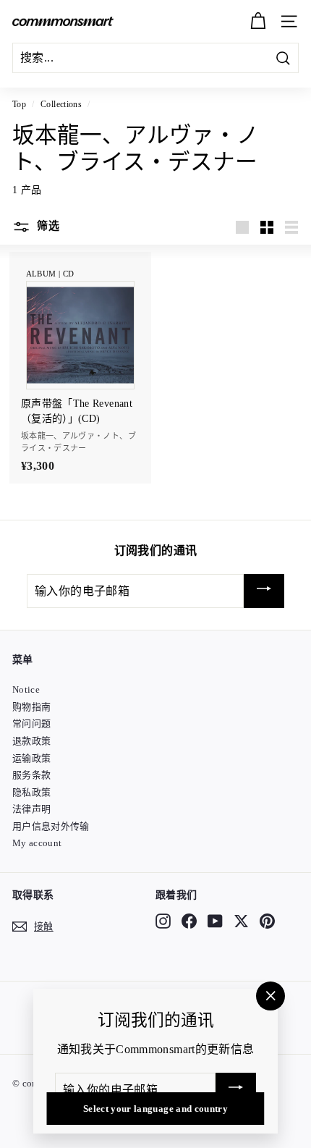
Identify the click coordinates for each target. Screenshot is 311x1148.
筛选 (46, 226)
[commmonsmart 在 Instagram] (163, 921)
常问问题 (31, 723)
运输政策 (31, 758)
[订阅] (264, 591)
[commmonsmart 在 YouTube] (215, 921)
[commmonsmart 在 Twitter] (241, 921)
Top (19, 104)
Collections (61, 104)
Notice (26, 689)
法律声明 (31, 808)
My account (37, 842)
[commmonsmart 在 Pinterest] (267, 921)
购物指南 (31, 706)
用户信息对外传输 (51, 826)
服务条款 (31, 774)
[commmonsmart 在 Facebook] (189, 921)
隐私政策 (31, 792)
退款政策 (31, 740)
